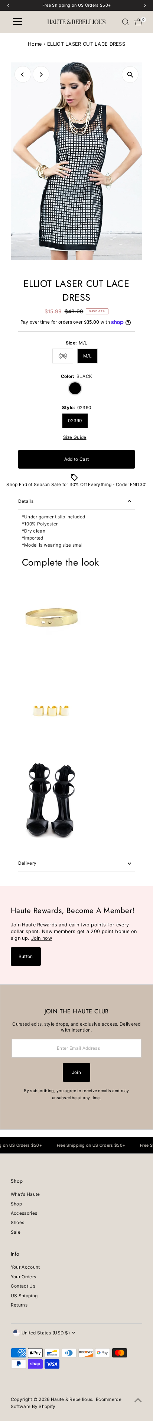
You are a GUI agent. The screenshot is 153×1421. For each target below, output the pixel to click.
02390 (75, 420)
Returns (19, 1305)
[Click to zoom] (130, 74)
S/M (65, 356)
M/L (87, 356)
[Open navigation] (17, 22)
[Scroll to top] (138, 1400)
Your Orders (23, 1276)
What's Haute (25, 1194)
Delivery (27, 863)
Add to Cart (76, 459)
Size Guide (75, 437)
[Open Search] (125, 22)
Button (26, 956)
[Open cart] (138, 22)
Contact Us (23, 1286)
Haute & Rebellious (71, 1399)
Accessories (24, 1213)
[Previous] (22, 74)
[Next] (41, 74)
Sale (15, 1232)
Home (35, 44)
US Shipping (24, 1295)
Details (25, 501)
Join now (41, 938)
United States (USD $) (46, 1333)
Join (76, 1072)
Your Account (25, 1267)
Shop (16, 1204)
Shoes (18, 1222)
